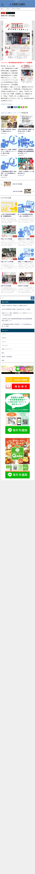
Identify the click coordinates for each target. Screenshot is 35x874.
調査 (3, 360)
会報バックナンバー (10, 12)
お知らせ (3, 12)
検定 (3, 352)
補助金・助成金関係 (7, 356)
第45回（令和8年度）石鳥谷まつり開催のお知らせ (15, 305)
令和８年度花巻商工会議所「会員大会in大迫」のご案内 (16, 309)
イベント (4, 334)
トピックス (4, 345)
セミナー (4, 341)
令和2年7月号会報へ (7, 104)
